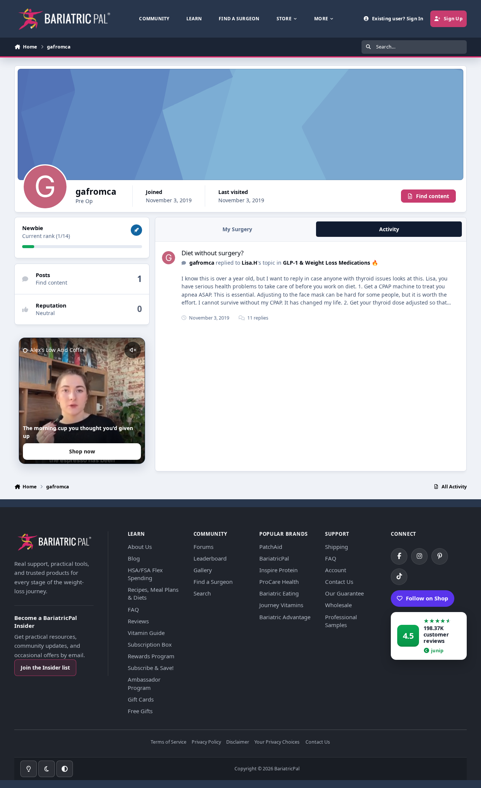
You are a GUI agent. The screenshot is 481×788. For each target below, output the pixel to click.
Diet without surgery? (213, 253)
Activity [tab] (389, 229)
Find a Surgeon (213, 581)
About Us (140, 546)
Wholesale (338, 605)
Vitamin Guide (146, 632)
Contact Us (339, 581)
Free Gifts (140, 711)
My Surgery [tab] (237, 229)
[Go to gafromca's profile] (168, 257)
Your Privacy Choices (276, 742)
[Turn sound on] (132, 350)
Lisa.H (249, 262)
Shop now (82, 451)
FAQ (133, 609)
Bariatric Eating (279, 593)
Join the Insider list (45, 667)
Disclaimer (237, 742)
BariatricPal (274, 558)
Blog (134, 558)
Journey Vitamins (281, 605)
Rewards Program (151, 656)
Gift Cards (141, 699)
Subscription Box (150, 644)
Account (335, 570)
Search (202, 593)
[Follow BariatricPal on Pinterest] (439, 556)
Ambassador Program (144, 683)
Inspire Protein (278, 570)
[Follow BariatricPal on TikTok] (399, 576)
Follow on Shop (427, 598)
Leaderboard (210, 558)
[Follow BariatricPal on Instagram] (419, 556)
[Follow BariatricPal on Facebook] (399, 556)
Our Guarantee (344, 593)
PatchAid (270, 546)
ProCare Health (279, 581)
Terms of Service (168, 742)
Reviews (138, 621)
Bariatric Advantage (284, 617)
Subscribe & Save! (151, 667)
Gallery (203, 570)
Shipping (336, 546)
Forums (203, 546)
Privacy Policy (206, 742)
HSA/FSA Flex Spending (145, 574)
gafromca (201, 262)
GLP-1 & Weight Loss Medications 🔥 (330, 262)
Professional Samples (341, 621)
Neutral (45, 313)
